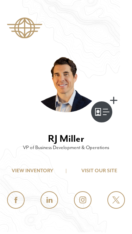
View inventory (33, 171)
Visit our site (99, 171)
